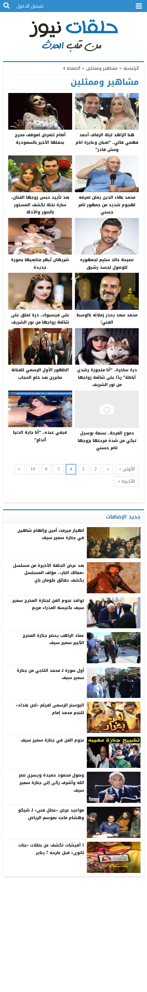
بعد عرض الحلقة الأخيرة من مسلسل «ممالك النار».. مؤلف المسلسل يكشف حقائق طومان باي (48, 573)
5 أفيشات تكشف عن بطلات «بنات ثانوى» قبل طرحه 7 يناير (51, 848)
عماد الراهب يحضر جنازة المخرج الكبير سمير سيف (53, 639)
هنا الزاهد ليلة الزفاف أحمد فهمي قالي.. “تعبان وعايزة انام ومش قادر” (107, 142)
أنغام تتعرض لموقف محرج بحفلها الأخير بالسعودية (40, 138)
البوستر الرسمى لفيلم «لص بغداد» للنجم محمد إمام (50, 708)
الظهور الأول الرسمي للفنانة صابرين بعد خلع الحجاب (40, 373)
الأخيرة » (126, 481)
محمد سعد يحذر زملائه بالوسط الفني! (106, 318)
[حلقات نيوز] (73, 34)
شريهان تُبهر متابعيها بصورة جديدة (40, 263)
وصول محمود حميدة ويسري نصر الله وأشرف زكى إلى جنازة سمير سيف (51, 782)
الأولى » (127, 469)
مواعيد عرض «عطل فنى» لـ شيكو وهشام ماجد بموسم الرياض (51, 813)
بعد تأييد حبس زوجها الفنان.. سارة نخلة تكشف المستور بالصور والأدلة (40, 205)
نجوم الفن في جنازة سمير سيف (52, 740)
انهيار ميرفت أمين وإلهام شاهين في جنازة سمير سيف (50, 534)
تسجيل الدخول (29, 6)
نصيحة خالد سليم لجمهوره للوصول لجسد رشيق (107, 263)
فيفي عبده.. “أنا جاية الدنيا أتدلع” (40, 436)
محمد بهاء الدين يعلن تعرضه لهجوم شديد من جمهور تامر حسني (106, 205)
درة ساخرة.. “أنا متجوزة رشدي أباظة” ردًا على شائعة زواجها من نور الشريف (107, 377)
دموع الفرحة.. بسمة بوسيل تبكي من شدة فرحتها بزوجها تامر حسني (107, 440)
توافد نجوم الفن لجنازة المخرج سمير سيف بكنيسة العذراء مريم (48, 604)
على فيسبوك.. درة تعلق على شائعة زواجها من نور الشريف (40, 318)
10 (32, 469)
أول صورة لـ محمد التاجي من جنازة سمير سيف (50, 674)
